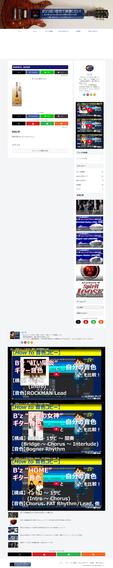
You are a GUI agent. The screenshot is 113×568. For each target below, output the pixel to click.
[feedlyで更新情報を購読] (47, 123)
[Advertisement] (56, 47)
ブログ (89, 189)
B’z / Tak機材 (89, 172)
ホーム (61, 562)
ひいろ (89, 74)
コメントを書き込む (40, 151)
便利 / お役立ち (89, 180)
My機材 (89, 185)
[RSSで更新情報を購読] (61, 123)
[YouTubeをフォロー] (33, 123)
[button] (61, 72)
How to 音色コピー (89, 176)
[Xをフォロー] (19, 123)
